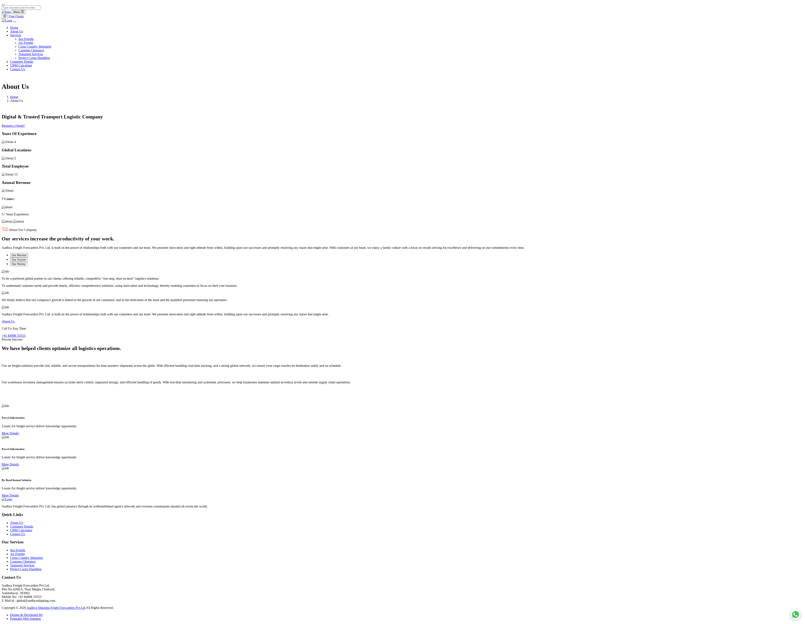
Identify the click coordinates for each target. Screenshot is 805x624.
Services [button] (15, 35)
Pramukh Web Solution (25, 618)
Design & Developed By (26, 615)
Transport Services (30, 54)
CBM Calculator (21, 65)
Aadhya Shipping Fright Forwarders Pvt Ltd (56, 608)
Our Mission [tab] (19, 255)
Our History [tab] (19, 264)
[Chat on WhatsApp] (795, 614)
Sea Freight (26, 39)
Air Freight (25, 43)
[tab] (402, 362)
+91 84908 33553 (13, 335)
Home (14, 27)
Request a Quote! (13, 125)
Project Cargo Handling (34, 58)
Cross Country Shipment (34, 46)
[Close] (3, 4)
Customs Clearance (31, 50)
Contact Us (17, 69)
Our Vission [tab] (19, 259)
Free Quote (16, 16)
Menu (17, 12)
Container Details (21, 61)
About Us (16, 31)
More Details (10, 433)
